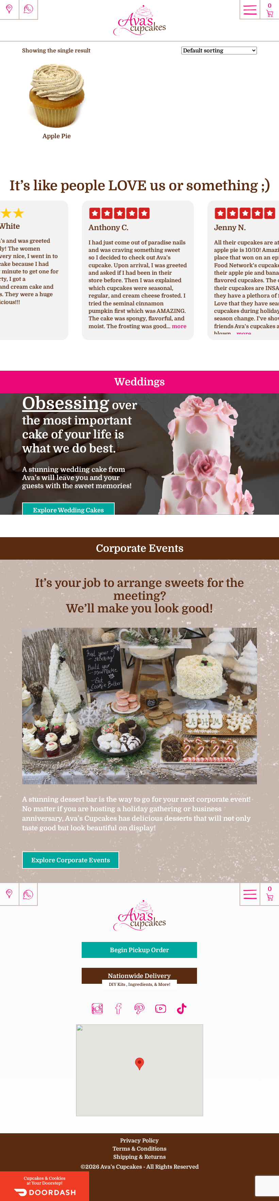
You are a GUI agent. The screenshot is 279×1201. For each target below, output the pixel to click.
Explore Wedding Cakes (68, 510)
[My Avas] (139, 20)
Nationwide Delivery (139, 978)
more (118, 326)
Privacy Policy (139, 1140)
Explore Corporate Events (70, 860)
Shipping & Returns (139, 1157)
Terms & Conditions (139, 1149)
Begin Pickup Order (139, 950)
